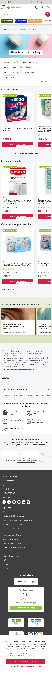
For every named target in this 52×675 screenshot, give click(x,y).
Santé (30, 29)
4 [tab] (24, 145)
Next (49, 303)
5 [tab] (26, 145)
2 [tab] (19, 145)
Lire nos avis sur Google (26, 608)
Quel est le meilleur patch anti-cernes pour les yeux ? (13, 326)
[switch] (34, 582)
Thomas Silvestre (8, 332)
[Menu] (36, 579)
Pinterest (28, 502)
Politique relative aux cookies (18, 655)
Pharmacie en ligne (19, 29)
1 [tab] (17, 145)
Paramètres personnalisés (25, 667)
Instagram (9, 502)
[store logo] (19, 7)
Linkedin (23, 502)
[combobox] (26, 14)
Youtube (19, 502)
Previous (46, 303)
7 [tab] (30, 145)
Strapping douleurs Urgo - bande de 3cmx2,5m (17, 129)
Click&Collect (8, 552)
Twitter (14, 502)
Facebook (4, 502)
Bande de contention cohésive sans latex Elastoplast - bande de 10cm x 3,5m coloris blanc (16, 201)
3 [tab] (22, 145)
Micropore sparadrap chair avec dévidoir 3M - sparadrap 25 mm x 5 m (17, 264)
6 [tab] (28, 145)
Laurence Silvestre (45, 332)
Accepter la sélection (25, 662)
